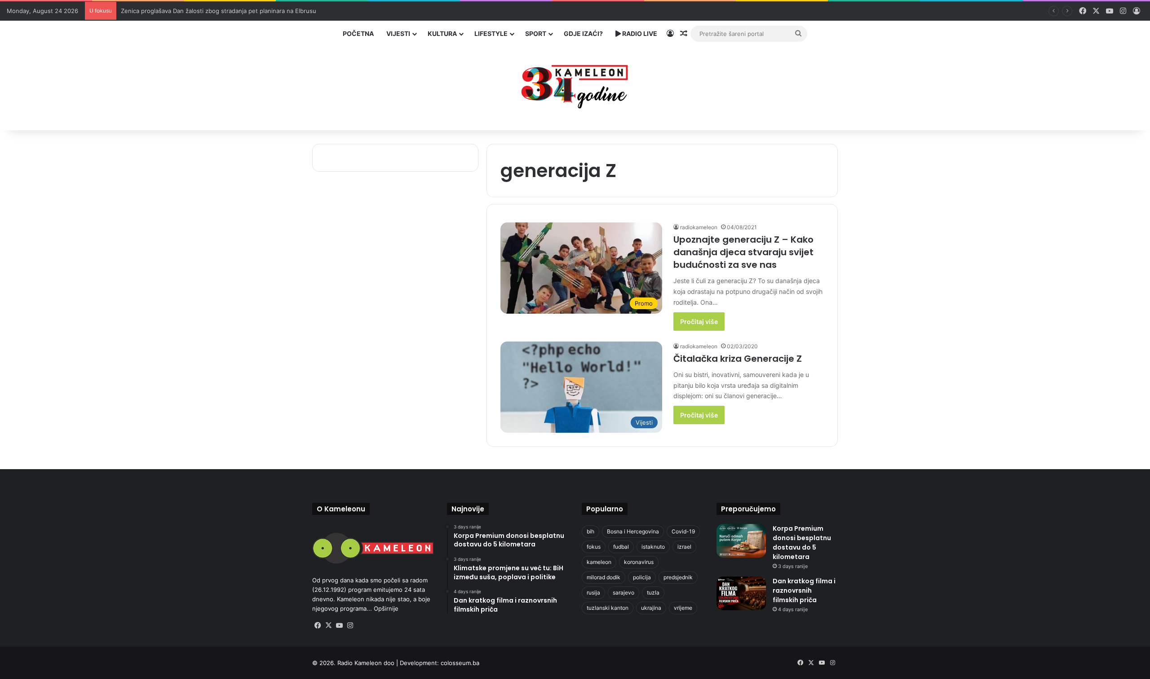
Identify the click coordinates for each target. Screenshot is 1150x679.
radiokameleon (698, 227)
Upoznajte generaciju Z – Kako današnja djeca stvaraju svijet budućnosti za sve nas (743, 252)
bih (590, 531)
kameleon (599, 562)
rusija (593, 592)
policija (642, 577)
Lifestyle (491, 33)
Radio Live (639, 33)
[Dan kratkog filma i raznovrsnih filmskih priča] (741, 593)
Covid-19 (683, 531)
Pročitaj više (699, 321)
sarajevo (623, 592)
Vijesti (398, 33)
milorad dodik (603, 577)
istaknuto (653, 546)
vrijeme (683, 607)
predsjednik (678, 577)
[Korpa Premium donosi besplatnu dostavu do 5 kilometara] (741, 541)
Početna (358, 33)
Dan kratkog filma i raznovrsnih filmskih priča (804, 590)
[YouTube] (339, 625)
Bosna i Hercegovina (633, 531)
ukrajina (651, 607)
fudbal (621, 546)
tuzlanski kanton (607, 607)
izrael (684, 546)
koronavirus (639, 562)
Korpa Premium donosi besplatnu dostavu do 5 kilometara (802, 542)
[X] (328, 625)
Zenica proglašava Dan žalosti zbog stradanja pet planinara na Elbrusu (218, 10)
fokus (594, 546)
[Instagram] (350, 625)
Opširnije (386, 608)
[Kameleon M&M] (575, 84)
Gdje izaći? (583, 33)
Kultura (442, 33)
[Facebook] (317, 625)
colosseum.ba (460, 662)
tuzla (653, 592)
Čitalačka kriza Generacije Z (737, 358)
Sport (535, 33)
